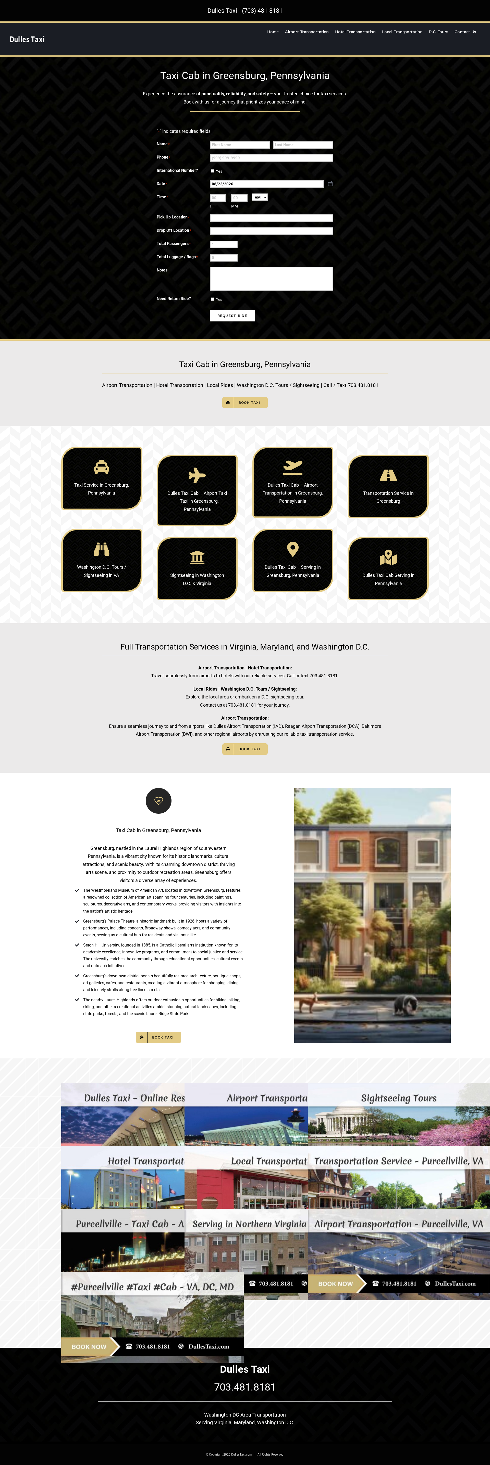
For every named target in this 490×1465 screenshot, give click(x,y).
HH (212, 206)
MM (234, 206)
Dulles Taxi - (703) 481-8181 (245, 10)
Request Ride (232, 316)
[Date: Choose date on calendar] (330, 184)
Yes (219, 171)
